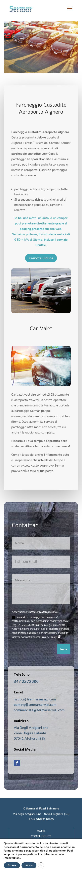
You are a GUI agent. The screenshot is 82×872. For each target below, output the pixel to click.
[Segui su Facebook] (17, 763)
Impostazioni (12, 858)
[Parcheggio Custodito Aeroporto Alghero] (41, 312)
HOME (41, 831)
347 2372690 (26, 681)
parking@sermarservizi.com (35, 704)
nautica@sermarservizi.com (35, 699)
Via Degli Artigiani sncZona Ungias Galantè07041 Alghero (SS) (31, 733)
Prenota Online (41, 258)
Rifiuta (28, 865)
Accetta (12, 865)
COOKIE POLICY (41, 836)
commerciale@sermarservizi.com (39, 710)
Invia (63, 649)
